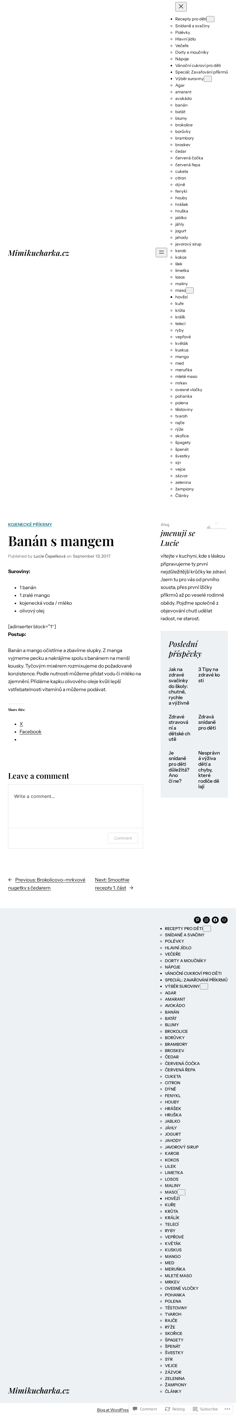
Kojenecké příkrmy (30, 524)
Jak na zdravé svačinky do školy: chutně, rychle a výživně (179, 686)
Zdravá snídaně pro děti (207, 722)
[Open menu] (161, 252)
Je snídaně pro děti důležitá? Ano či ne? (179, 767)
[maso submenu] (190, 290)
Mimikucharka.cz (38, 253)
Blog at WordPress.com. (118, 1410)
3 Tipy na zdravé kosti (209, 675)
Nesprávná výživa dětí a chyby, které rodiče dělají (209, 769)
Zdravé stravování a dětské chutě (179, 728)
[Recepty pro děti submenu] (210, 19)
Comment (123, 838)
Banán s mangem (61, 540)
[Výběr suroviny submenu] (208, 79)
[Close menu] (181, 6)
